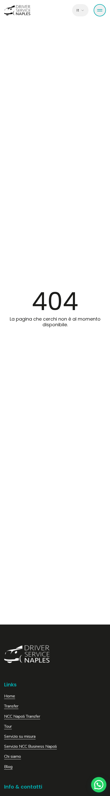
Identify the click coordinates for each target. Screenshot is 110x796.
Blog (8, 766)
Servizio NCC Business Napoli (30, 746)
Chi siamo (12, 756)
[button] (98, 784)
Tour (8, 726)
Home (9, 696)
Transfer (11, 706)
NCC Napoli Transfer (22, 716)
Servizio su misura (20, 736)
